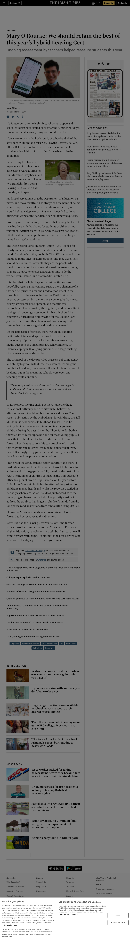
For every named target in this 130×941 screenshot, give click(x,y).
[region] (65, 919)
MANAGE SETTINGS (118, 922)
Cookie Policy (12, 925)
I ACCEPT (118, 915)
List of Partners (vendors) (68, 914)
